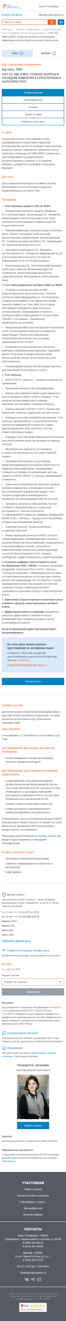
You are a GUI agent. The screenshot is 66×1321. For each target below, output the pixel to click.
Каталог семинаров (27, 29)
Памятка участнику (33, 121)
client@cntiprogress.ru (33, 1272)
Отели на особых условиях (33, 1195)
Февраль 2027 (9, 921)
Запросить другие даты (16, 941)
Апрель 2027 (8, 926)
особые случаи (47, 835)
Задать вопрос (33, 1125)
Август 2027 (8, 935)
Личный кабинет (33, 1214)
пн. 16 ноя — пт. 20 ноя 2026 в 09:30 (20, 916)
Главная (7, 29)
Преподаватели (33, 99)
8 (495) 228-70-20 (33, 1260)
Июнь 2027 (8, 930)
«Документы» (9, 1161)
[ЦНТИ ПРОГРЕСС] (11, 6)
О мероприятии (33, 92)
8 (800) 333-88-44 (33, 1242)
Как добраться (33, 1208)
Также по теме (33, 114)
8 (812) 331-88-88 (33, 1246)
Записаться (33, 991)
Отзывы (33, 107)
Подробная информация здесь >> (27, 665)
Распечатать (33, 681)
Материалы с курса (33, 1201)
